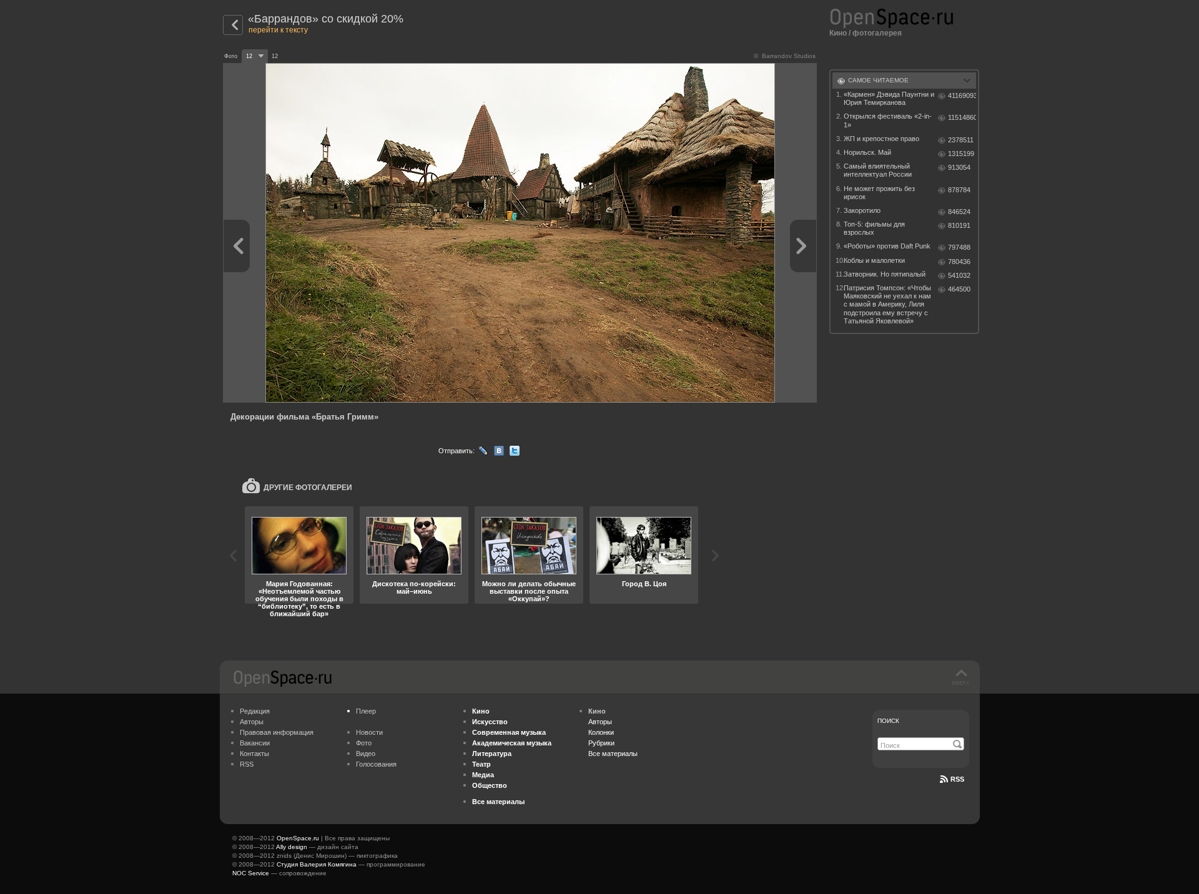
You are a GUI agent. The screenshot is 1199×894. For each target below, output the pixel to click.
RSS (247, 764)
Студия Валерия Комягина (317, 864)
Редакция (255, 711)
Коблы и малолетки (874, 260)
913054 (959, 167)
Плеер (366, 711)
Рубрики (601, 743)
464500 (959, 289)
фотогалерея (877, 33)
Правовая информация (276, 732)
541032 (959, 275)
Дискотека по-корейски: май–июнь (414, 587)
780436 (959, 261)
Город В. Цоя (644, 583)
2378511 (961, 140)
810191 (959, 225)
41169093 (962, 95)
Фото (364, 743)
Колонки (601, 732)
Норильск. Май (867, 152)
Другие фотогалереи (308, 487)
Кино (838, 33)
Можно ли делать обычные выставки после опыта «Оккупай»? (529, 591)
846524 (959, 211)
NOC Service (250, 873)
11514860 (962, 117)
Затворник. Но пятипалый (884, 274)
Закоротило (862, 210)
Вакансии (255, 743)
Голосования (376, 764)
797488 (959, 247)
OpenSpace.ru (298, 838)
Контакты (254, 753)
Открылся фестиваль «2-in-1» (888, 120)
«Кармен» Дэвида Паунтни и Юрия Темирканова (889, 98)
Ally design (291, 846)
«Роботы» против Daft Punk (887, 246)
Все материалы (613, 753)
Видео (365, 753)
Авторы (252, 721)
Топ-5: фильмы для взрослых (874, 228)
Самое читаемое (878, 80)
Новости (369, 732)
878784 (959, 190)
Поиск (888, 720)
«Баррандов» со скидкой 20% (325, 18)
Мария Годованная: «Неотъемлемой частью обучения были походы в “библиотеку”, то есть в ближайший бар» (299, 598)
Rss (957, 779)
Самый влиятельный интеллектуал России (878, 170)
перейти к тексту (278, 30)
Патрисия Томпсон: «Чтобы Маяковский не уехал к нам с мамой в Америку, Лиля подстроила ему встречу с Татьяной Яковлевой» (887, 304)
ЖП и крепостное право (881, 138)
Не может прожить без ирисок (879, 192)
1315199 (961, 153)
